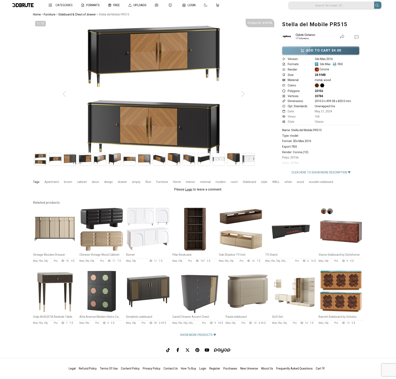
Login (188, 189)
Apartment (52, 182)
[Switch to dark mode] (201, 5)
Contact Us (171, 368)
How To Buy (188, 368)
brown (68, 182)
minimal (205, 182)
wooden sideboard (321, 182)
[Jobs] (157, 5)
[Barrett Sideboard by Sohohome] (341, 312)
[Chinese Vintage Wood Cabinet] (101, 250)
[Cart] (218, 5)
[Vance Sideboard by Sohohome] (341, 250)
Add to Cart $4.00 (323, 50)
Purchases (230, 368)
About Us (267, 368)
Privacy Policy (151, 368)
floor (148, 182)
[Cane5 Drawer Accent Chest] (198, 312)
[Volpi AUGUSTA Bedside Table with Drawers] (55, 312)
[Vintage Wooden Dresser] (55, 250)
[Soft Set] (294, 312)
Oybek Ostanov (305, 34)
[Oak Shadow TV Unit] (241, 250)
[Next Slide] (243, 94)
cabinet (82, 182)
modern (221, 182)
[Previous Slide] (64, 94)
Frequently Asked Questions (294, 368)
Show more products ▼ (198, 335)
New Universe (249, 368)
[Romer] (148, 250)
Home (177, 182)
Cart (319, 368)
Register (214, 368)
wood (300, 182)
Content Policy (130, 368)
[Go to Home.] (23, 5)
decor (95, 182)
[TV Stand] (290, 250)
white (288, 182)
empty (136, 182)
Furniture (162, 182)
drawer (122, 182)
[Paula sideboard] (248, 312)
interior (190, 182)
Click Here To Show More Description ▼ (321, 172)
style (264, 182)
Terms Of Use (109, 368)
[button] (356, 36)
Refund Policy (88, 368)
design (108, 182)
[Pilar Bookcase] (194, 250)
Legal (72, 368)
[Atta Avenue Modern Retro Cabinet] (101, 312)
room (234, 182)
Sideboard (249, 182)
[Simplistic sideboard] (148, 312)
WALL (276, 182)
